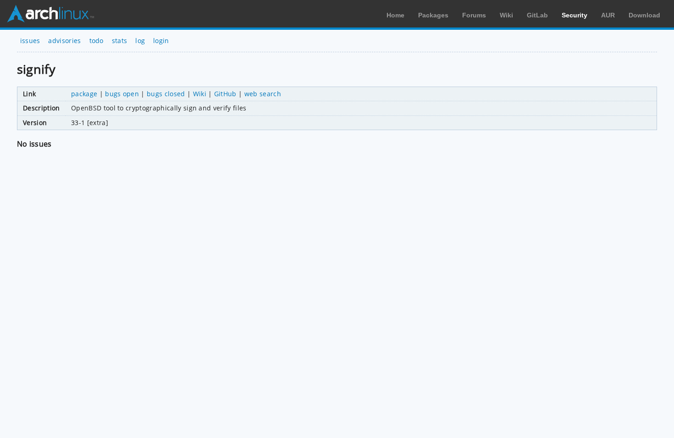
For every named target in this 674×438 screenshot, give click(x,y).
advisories (64, 40)
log (140, 40)
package (84, 93)
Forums (474, 15)
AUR (608, 15)
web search (262, 93)
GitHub (225, 93)
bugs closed (166, 93)
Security (574, 15)
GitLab (537, 15)
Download (644, 15)
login (161, 40)
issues (30, 40)
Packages (433, 15)
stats (119, 40)
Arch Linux (50, 14)
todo (96, 40)
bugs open (122, 93)
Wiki (506, 15)
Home (395, 15)
